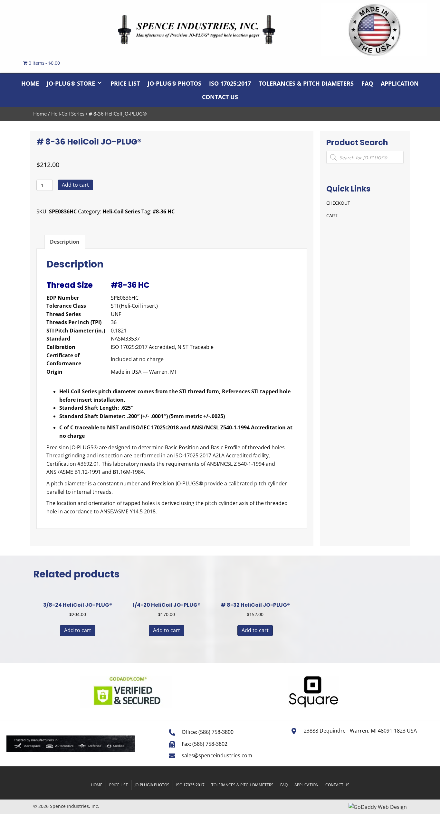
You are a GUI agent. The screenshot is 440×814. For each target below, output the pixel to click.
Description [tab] (65, 241)
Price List (118, 785)
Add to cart (75, 184)
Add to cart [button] (77, 630)
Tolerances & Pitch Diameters (242, 785)
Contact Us (337, 785)
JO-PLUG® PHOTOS (152, 785)
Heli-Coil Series (67, 113)
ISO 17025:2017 (190, 785)
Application (306, 785)
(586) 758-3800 (216, 731)
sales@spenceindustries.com (217, 755)
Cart (332, 215)
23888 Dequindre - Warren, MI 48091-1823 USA (360, 730)
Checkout (338, 203)
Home (40, 113)
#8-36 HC (164, 211)
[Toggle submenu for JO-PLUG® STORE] (99, 83)
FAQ (284, 785)
